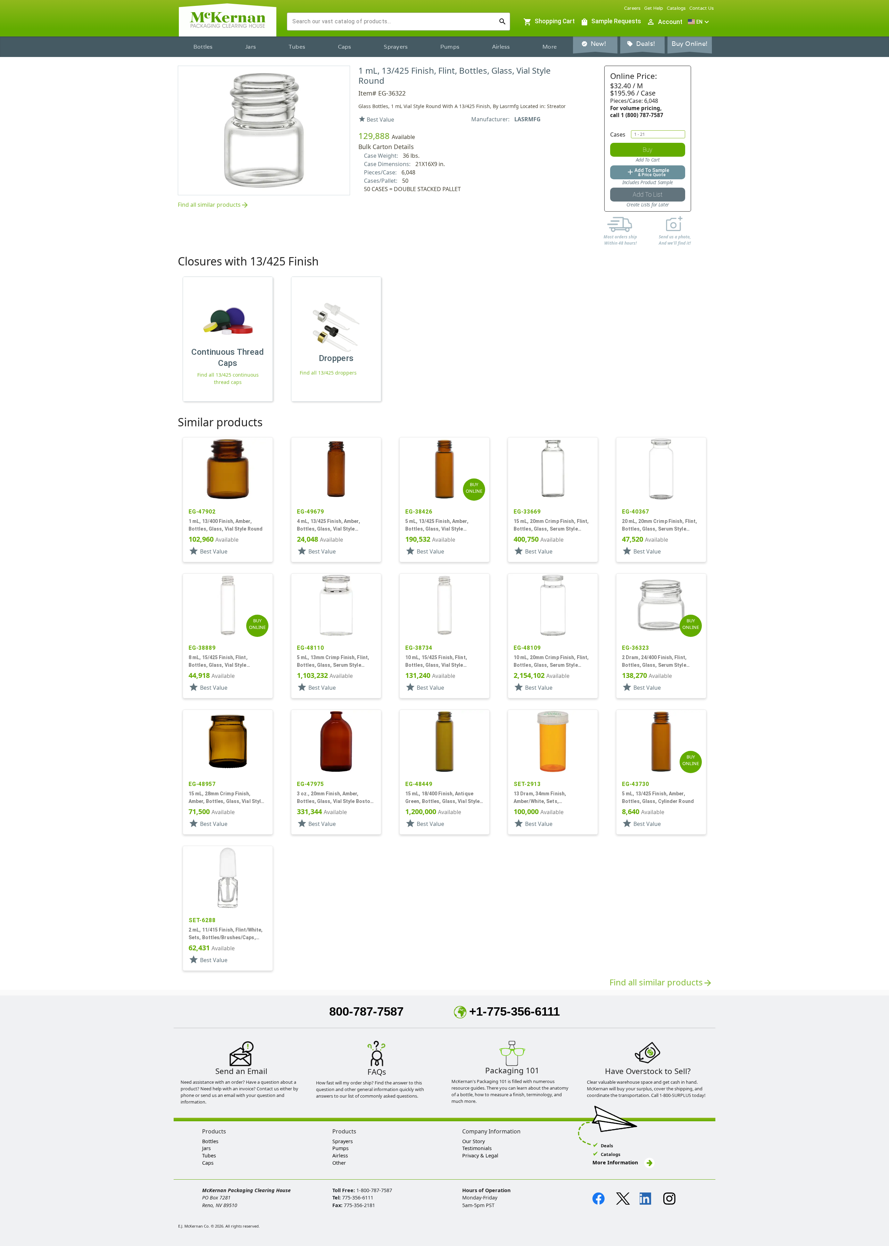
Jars (250, 46)
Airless (501, 46)
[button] (699, 21)
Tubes (297, 46)
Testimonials (477, 1148)
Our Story (473, 1141)
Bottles (203, 46)
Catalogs (676, 8)
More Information (615, 1162)
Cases (617, 134)
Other (339, 1162)
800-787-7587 (366, 1011)
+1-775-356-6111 (514, 1011)
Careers (632, 8)
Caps (344, 46)
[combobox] (392, 21)
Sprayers (396, 46)
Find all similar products (213, 205)
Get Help (653, 8)
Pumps (449, 46)
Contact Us (701, 8)
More (549, 46)
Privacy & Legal (480, 1155)
